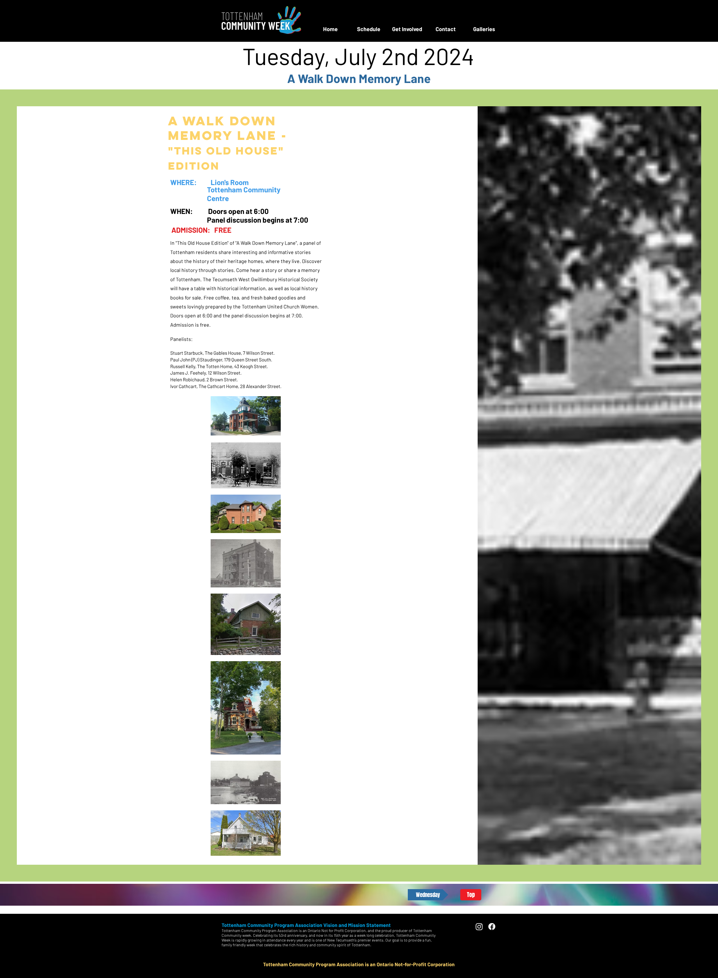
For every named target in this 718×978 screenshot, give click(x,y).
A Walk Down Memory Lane (359, 78)
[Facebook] (491, 926)
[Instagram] (479, 926)
